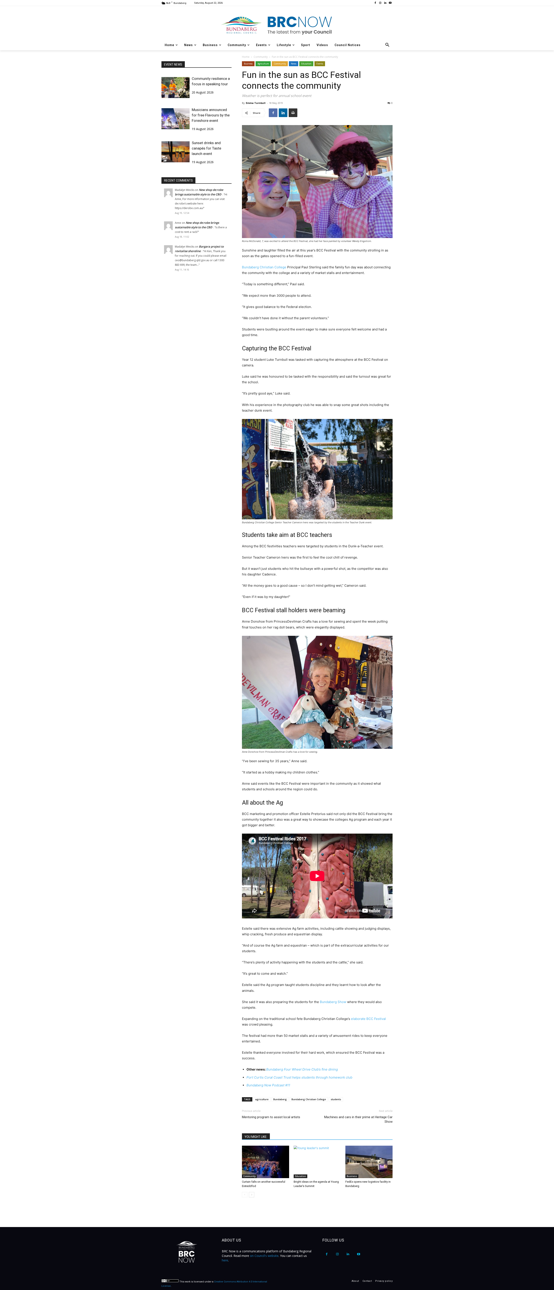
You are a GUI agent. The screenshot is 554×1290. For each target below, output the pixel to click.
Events (319, 63)
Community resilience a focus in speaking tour (211, 81)
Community (261, 57)
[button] (387, 45)
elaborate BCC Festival (368, 1019)
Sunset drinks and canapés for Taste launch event (206, 148)
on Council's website (264, 1256)
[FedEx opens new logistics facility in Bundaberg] (369, 1162)
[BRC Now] (277, 25)
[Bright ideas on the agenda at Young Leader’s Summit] (317, 1162)
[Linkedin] (385, 3)
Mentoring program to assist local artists (271, 1117)
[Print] (293, 112)
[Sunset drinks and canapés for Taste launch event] (175, 151)
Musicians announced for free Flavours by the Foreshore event (211, 115)
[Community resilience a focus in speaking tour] (175, 87)
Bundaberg (280, 1099)
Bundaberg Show (333, 1002)
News (293, 63)
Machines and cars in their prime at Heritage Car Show (358, 1119)
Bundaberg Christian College (264, 267)
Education (306, 63)
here (225, 1260)
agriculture (262, 1099)
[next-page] (251, 1194)
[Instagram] (380, 3)
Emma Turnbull (256, 103)
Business (248, 63)
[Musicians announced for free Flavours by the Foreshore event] (175, 118)
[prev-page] (244, 1194)
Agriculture (263, 63)
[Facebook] (375, 3)
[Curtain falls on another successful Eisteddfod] (265, 1162)
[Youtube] (390, 3)
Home (246, 57)
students (336, 1099)
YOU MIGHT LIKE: (256, 1137)
